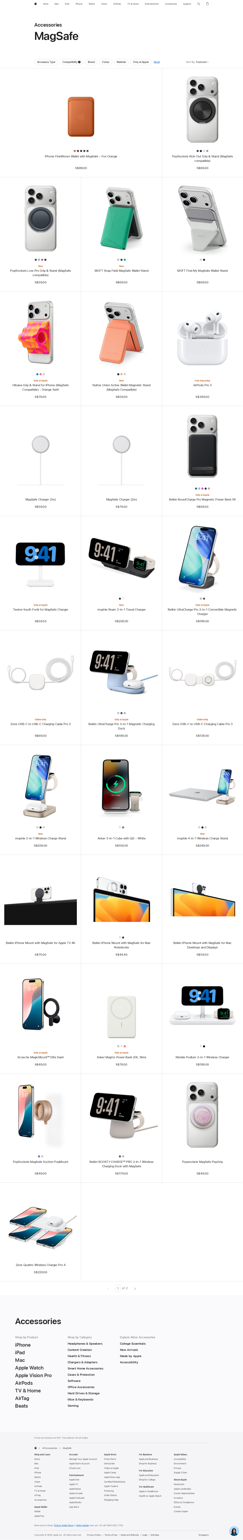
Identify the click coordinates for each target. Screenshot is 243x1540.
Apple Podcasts (76, 1498)
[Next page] (135, 1288)
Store (37, 1459)
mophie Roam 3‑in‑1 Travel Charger (121, 609)
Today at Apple (111, 1468)
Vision (37, 1482)
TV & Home (40, 1491)
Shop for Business (148, 1463)
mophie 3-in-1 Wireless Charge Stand (40, 838)
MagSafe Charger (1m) (40, 499)
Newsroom (179, 1484)
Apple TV (73, 1484)
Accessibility (180, 1459)
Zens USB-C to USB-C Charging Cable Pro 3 (202, 724)
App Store (74, 1507)
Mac (36, 1463)
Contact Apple (181, 1511)
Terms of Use (110, 1535)
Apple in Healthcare (148, 1491)
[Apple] (35, 1447)
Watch (37, 1477)
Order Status (110, 1495)
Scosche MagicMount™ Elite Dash (40, 1057)
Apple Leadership (182, 1489)
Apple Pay (39, 1516)
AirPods (38, 1486)
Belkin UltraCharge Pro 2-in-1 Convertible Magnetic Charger (202, 612)
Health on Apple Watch (150, 1496)
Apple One (74, 1479)
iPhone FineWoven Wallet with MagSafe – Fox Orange (81, 156)
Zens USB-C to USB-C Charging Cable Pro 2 (40, 724)
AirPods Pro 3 (202, 385)
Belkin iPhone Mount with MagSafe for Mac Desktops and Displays (202, 945)
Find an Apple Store (63, 1525)
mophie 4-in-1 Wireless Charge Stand (202, 838)
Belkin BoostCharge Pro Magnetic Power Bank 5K (202, 499)
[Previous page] (108, 1288)
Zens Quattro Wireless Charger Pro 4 (41, 1265)
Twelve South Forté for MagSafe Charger (40, 609)
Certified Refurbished (114, 1482)
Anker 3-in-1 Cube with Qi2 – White (121, 838)
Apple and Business (148, 1459)
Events (177, 1507)
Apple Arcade (76, 1493)
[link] (234, 1531)
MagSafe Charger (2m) (121, 499)
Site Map (154, 1535)
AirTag (37, 1495)
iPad (36, 1468)
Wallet (37, 1511)
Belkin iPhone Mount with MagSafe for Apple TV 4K (40, 943)
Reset (157, 62)
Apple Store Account (79, 1463)
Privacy (177, 1468)
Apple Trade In (111, 1486)
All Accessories (49, 1448)
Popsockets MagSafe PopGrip (202, 1162)
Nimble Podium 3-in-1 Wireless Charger (202, 1057)
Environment (180, 1463)
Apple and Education (149, 1475)
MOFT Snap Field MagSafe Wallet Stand (122, 270)
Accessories (40, 1500)
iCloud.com (74, 1468)
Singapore (204, 1535)
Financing (109, 1491)
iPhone (37, 1472)
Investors (178, 1498)
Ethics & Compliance (184, 1502)
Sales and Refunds (130, 1535)
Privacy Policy (94, 1535)
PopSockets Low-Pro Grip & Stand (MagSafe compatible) (40, 273)
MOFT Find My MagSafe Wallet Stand (202, 270)
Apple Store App (112, 1477)
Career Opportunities (184, 1493)
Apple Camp (110, 1472)
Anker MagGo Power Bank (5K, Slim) (121, 1057)
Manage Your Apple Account (83, 1459)
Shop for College (147, 1479)
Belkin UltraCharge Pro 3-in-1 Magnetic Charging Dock (121, 726)
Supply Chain (180, 1472)
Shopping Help (111, 1500)
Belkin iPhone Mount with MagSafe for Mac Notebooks (121, 945)
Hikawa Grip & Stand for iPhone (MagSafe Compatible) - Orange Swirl (40, 387)
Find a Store (110, 1459)
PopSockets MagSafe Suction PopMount (40, 1162)
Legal (144, 1535)
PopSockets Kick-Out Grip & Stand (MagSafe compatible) (202, 159)
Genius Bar (109, 1463)
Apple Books (75, 1502)
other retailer (82, 1525)
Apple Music (75, 1489)
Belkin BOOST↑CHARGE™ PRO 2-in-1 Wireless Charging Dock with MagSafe (121, 1164)
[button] (198, 4)
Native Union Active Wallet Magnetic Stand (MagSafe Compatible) (121, 387)
